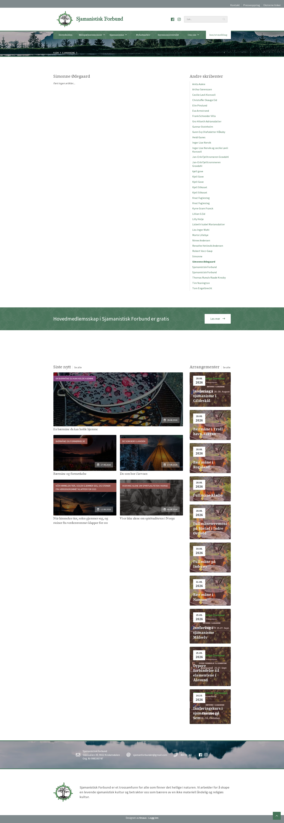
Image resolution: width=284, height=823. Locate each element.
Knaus (142, 817)
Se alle (78, 367)
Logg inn (153, 817)
